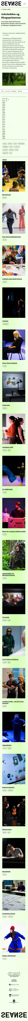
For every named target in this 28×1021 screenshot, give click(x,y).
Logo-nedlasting (14, 976)
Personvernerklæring (14, 975)
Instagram (14, 981)
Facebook (14, 979)
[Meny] (24, 3)
